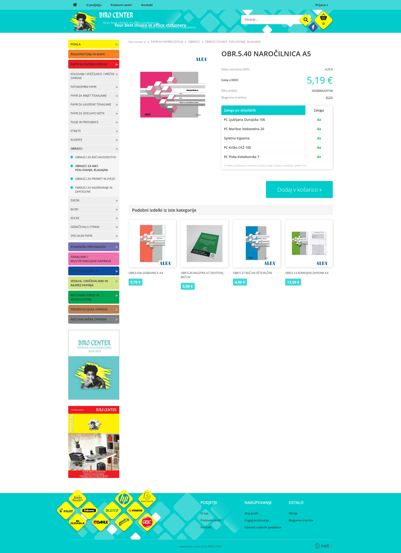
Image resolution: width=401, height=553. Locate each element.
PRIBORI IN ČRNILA (84, 271)
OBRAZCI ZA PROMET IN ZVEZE (95, 179)
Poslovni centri (121, 5)
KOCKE (75, 218)
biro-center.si (137, 42)
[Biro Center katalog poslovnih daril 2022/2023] (93, 398)
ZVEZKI (75, 200)
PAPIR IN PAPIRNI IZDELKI (89, 64)
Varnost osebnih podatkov (263, 527)
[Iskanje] (305, 20)
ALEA (329, 97)
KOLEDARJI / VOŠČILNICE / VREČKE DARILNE (92, 76)
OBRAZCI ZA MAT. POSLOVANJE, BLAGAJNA (91, 168)
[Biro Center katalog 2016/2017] (93, 476)
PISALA (76, 44)
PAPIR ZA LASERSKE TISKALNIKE (91, 104)
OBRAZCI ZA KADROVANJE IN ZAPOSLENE (93, 190)
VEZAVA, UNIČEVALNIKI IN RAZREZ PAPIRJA (89, 283)
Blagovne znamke (301, 520)
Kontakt (147, 5)
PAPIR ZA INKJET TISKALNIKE (89, 96)
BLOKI (74, 209)
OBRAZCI (77, 149)
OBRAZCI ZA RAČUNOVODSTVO (95, 157)
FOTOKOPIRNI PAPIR (83, 87)
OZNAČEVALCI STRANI (85, 227)
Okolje (293, 513)
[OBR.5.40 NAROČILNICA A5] (170, 95)
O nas (204, 513)
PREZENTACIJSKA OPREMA (89, 309)
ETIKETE (76, 131)
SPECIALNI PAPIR (81, 236)
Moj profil (251, 513)
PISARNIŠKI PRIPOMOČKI (88, 247)
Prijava (321, 5)
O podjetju (93, 5)
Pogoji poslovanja (257, 520)
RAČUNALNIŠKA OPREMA (89, 319)
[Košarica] (323, 21)
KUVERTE (76, 140)
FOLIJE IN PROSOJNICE (85, 122)
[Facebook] (313, 27)
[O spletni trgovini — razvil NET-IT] (324, 546)
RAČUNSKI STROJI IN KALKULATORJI (85, 297)
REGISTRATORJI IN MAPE (88, 54)
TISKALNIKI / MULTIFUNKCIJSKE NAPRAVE (91, 259)
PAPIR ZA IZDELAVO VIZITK (87, 113)
